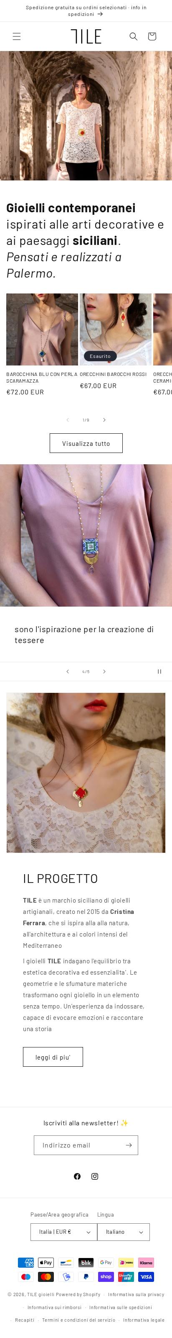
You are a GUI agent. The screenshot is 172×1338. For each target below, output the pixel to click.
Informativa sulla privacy (136, 1294)
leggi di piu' (53, 1057)
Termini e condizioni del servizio (78, 1320)
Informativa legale (144, 1320)
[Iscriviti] (128, 1145)
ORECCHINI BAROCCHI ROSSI (113, 374)
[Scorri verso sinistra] (67, 420)
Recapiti (25, 1320)
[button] (17, 36)
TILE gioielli (41, 1294)
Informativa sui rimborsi (55, 1307)
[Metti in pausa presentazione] (163, 671)
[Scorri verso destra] (104, 420)
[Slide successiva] (104, 671)
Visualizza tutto (86, 443)
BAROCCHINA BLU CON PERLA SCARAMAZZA (41, 377)
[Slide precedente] (67, 671)
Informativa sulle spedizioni (120, 1307)
